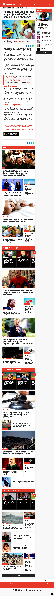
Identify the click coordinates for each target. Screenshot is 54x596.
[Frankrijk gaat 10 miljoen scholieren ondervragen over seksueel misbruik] (6, 420)
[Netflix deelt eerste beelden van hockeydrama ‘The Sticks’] (23, 373)
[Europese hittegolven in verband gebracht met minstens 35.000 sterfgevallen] (12, 512)
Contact (49, 584)
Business (27, 231)
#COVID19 (7, 80)
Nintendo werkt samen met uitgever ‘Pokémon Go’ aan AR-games (19, 125)
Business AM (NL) (6, 584)
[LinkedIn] (45, 579)
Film (3, 167)
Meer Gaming (47, 52)
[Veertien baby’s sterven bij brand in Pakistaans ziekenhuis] (18, 199)
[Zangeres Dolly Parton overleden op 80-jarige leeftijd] (12, 458)
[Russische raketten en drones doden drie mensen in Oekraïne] (12, 553)
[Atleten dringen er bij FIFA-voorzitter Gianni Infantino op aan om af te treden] (6, 532)
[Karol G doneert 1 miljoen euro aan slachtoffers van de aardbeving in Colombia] (6, 543)
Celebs (3, 468)
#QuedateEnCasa (16, 79)
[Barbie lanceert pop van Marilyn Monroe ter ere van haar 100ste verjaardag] (38, 36)
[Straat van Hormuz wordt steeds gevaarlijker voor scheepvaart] (18, 431)
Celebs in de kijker (6, 7)
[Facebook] (41, 579)
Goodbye (20, 584)
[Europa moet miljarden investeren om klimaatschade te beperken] (6, 478)
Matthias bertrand (13, 40)
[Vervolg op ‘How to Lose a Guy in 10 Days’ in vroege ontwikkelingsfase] (12, 225)
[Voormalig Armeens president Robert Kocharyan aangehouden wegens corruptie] (29, 553)
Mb (4, 41)
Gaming (4, 37)
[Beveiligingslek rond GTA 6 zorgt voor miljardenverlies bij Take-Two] (38, 40)
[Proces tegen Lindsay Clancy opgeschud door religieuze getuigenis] (18, 392)
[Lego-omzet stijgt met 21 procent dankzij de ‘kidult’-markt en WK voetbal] (29, 225)
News (21, 4)
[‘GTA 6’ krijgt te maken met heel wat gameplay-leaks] (38, 32)
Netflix (4, 379)
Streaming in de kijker (14, 7)
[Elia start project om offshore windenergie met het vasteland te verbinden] (29, 179)
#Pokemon (10, 76)
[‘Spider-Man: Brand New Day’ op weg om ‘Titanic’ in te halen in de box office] (18, 270)
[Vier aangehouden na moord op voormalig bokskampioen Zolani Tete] (23, 493)
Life (34, 4)
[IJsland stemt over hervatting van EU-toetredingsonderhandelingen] (12, 179)
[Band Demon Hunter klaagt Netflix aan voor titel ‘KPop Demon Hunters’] (9, 373)
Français (49, 579)
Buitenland (4, 189)
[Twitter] (43, 579)
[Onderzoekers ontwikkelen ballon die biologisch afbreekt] (29, 299)
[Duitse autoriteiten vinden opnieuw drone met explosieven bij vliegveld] (29, 347)
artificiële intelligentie (7, 358)
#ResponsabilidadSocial (25, 79)
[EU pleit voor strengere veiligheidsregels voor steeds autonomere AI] (12, 347)
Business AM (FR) (14, 584)
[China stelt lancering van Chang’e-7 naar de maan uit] (29, 458)
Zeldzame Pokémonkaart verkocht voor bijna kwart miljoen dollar (19, 129)
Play (24, 4)
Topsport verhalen (23, 7)
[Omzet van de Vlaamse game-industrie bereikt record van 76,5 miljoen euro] (44, 12)
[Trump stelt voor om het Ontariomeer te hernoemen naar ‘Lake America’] (12, 299)
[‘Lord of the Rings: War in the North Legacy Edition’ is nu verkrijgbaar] (38, 44)
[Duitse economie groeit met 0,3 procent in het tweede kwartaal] (29, 512)
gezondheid (34, 499)
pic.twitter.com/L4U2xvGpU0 (15, 80)
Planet (28, 4)
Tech (31, 4)
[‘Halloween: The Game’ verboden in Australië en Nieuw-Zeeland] (38, 48)
